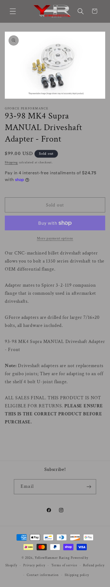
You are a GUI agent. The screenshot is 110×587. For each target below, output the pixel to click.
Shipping (11, 162)
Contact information (43, 575)
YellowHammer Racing (52, 557)
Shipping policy (77, 575)
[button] (13, 11)
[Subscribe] (89, 486)
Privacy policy (34, 565)
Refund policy (94, 565)
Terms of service (64, 565)
